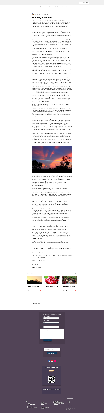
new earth (45, 255)
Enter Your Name (46, 316)
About (69, 401)
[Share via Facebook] (32, 264)
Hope (63, 6)
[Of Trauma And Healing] (34, 280)
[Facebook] (49, 361)
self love (40, 255)
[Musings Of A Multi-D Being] (52, 280)
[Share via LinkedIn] (37, 264)
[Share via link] (40, 264)
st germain (43, 257)
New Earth (34, 6)
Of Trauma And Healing (33, 286)
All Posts (28, 6)
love (49, 255)
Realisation (51, 6)
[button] (76, 6)
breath (38, 257)
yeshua (34, 257)
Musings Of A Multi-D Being (52, 286)
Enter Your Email (46, 320)
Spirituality (39, 6)
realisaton (54, 255)
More (67, 6)
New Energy (57, 6)
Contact (69, 402)
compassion (35, 255)
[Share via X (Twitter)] (35, 264)
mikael (69, 255)
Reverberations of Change (69, 286)
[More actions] (71, 14)
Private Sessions (57, 401)
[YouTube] (52, 361)
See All (76, 273)
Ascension (45, 6)
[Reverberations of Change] (69, 280)
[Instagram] (55, 361)
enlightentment (64, 255)
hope (58, 255)
